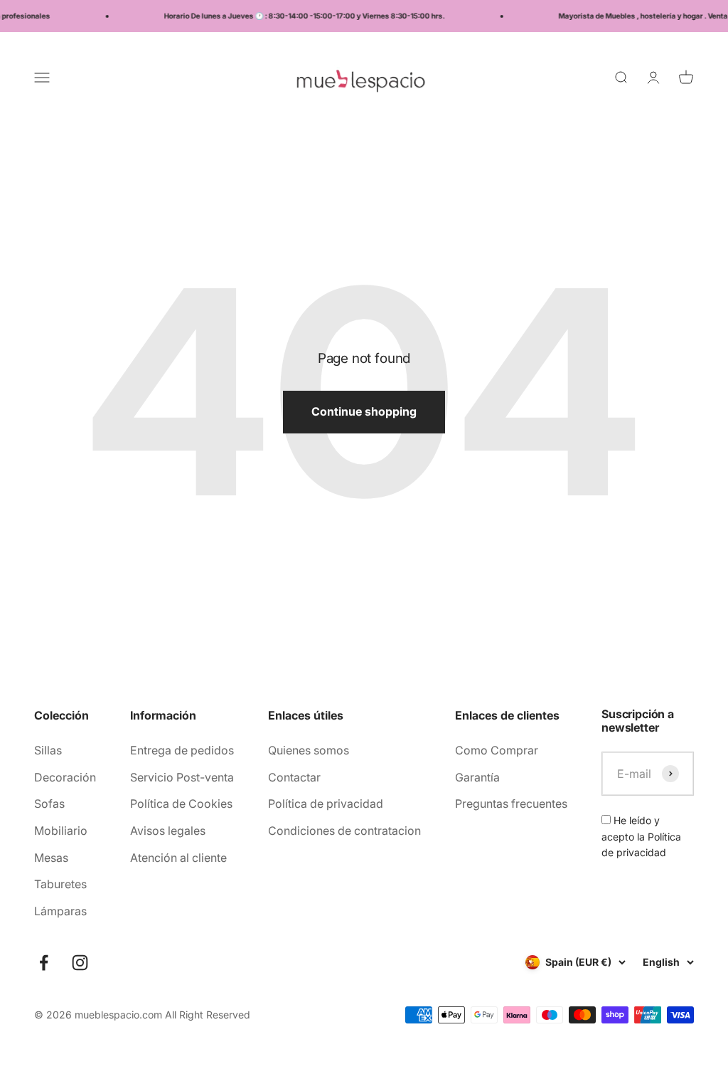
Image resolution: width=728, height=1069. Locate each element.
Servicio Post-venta (182, 777)
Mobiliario (60, 830)
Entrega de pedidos (182, 750)
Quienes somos (308, 750)
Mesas (51, 858)
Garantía (477, 777)
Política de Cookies (181, 803)
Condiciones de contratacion (344, 830)
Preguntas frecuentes (511, 803)
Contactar (294, 777)
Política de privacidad (325, 803)
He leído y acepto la (641, 836)
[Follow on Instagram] (80, 962)
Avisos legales (167, 830)
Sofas (49, 803)
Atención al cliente (178, 858)
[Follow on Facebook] (43, 962)
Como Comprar (496, 750)
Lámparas (60, 911)
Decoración (65, 777)
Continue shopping (364, 411)
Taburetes (60, 884)
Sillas (48, 750)
